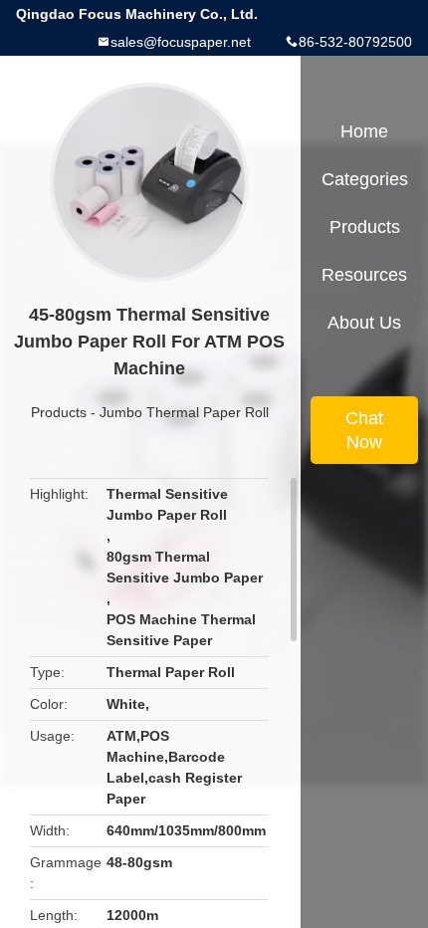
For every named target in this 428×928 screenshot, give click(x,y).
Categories (364, 179)
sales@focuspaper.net (180, 42)
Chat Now (364, 430)
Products (59, 412)
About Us (364, 323)
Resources (364, 275)
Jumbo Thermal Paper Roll (184, 412)
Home (364, 131)
